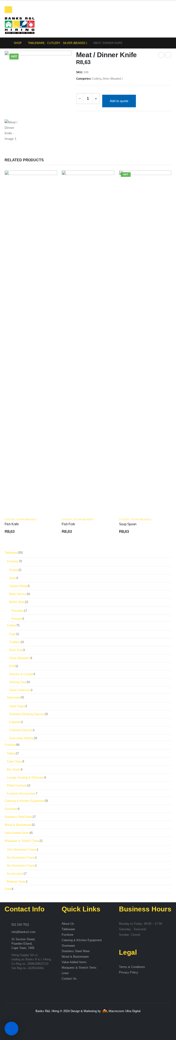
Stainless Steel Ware (76, 951)
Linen (65, 973)
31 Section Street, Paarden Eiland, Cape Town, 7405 (23, 944)
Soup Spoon (127, 524)
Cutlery (96, 78)
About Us (68, 923)
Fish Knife (12, 524)
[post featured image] (31, 342)
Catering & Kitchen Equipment (82, 940)
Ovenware (68, 945)
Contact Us (69, 978)
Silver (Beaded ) (112, 78)
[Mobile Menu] (8, 9)
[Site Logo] (20, 25)
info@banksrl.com (23, 932)
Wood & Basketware (75, 956)
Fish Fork (68, 524)
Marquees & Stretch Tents (79, 967)
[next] (168, 55)
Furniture (67, 934)
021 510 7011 (20, 924)
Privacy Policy (128, 972)
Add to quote (119, 101)
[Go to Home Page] (6, 43)
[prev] (161, 55)
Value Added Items (74, 962)
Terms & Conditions (132, 967)
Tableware (68, 929)
